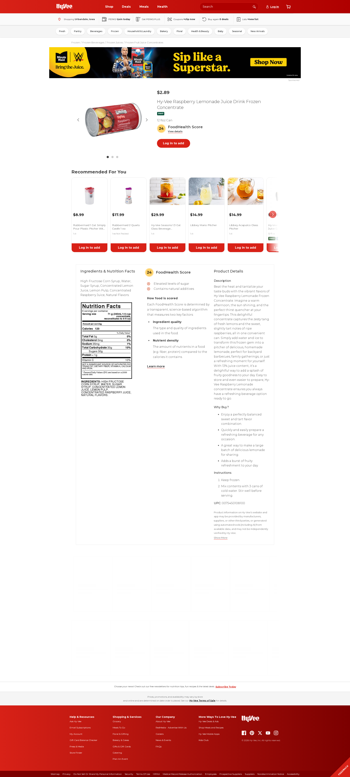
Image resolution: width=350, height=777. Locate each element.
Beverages (96, 31)
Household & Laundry (139, 31)
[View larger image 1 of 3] (112, 120)
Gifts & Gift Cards (122, 746)
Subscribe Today (225, 686)
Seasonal (237, 31)
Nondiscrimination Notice (270, 774)
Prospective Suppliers (230, 774)
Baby (220, 31)
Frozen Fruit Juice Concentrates (144, 42)
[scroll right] (272, 214)
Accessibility (293, 774)
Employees (211, 774)
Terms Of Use (143, 774)
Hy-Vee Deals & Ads (209, 721)
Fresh (62, 31)
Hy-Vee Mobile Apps (209, 734)
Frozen (115, 31)
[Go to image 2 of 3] (112, 157)
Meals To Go (119, 727)
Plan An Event (120, 759)
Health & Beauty (200, 31)
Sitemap (55, 774)
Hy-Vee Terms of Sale (202, 700)
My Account (76, 734)
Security (129, 774)
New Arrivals (258, 31)
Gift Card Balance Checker (83, 740)
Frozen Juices (115, 42)
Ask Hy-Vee (75, 721)
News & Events (163, 740)
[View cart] (288, 6)
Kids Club (204, 740)
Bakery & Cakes (121, 740)
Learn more (156, 366)
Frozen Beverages (93, 42)
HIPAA (156, 774)
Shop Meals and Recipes (211, 727)
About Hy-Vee (163, 721)
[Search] (254, 6)
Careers (160, 734)
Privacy (67, 774)
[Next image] (147, 120)
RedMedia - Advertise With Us (171, 727)
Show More (221, 537)
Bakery (164, 31)
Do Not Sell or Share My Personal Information (97, 774)
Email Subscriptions (80, 727)
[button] (175, 131)
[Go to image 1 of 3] (107, 157)
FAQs (159, 746)
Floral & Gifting (121, 734)
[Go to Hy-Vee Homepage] (65, 7)
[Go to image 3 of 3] (117, 157)
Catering (117, 752)
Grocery (117, 721)
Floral (179, 31)
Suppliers (249, 774)
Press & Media (77, 746)
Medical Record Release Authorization (182, 774)
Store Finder (76, 752)
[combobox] (229, 7)
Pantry (77, 31)
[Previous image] (78, 120)
